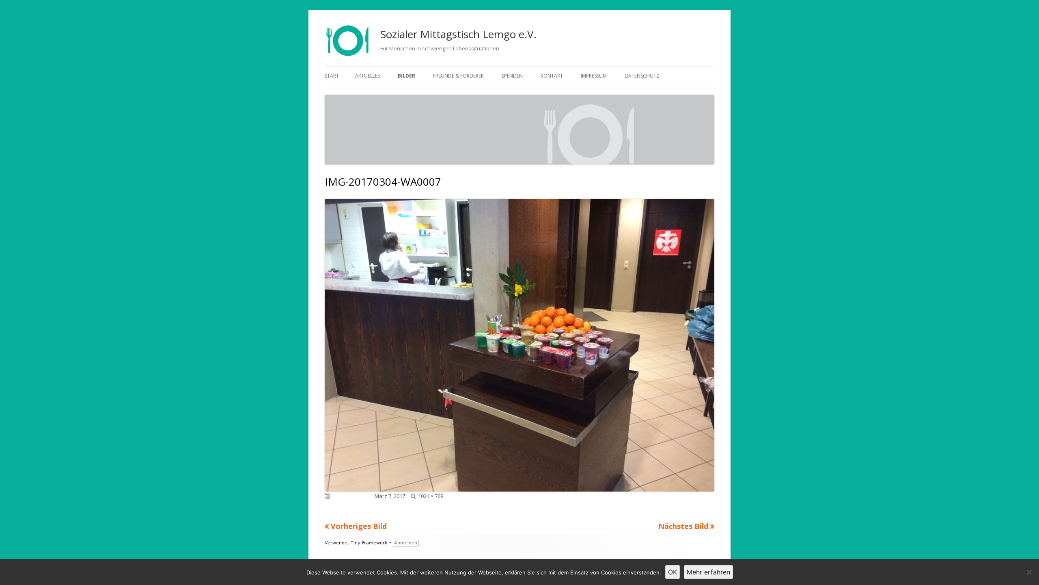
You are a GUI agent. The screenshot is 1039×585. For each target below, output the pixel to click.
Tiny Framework (369, 543)
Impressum (594, 75)
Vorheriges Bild (359, 526)
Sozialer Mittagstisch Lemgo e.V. (458, 34)
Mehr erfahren (708, 572)
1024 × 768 (430, 496)
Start (332, 75)
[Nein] (1029, 572)
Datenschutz (642, 75)
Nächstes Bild (683, 526)
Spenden (512, 75)
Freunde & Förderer (458, 75)
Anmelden (405, 543)
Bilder (406, 75)
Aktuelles (367, 75)
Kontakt (552, 75)
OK (672, 572)
